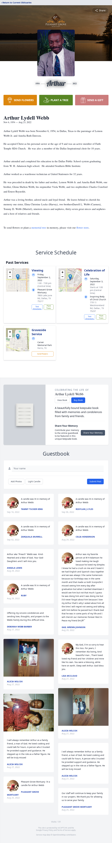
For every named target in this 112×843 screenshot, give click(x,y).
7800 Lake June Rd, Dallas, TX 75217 (44, 298)
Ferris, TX (42, 348)
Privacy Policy (47, 830)
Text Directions (37, 307)
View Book (62, 400)
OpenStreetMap (59, 835)
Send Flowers (42, 354)
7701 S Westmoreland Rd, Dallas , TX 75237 (97, 306)
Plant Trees (48, 307)
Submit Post (95, 481)
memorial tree (38, 227)
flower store (82, 227)
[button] (18, 277)
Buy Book (78, 400)
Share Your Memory (93, 432)
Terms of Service (64, 830)
